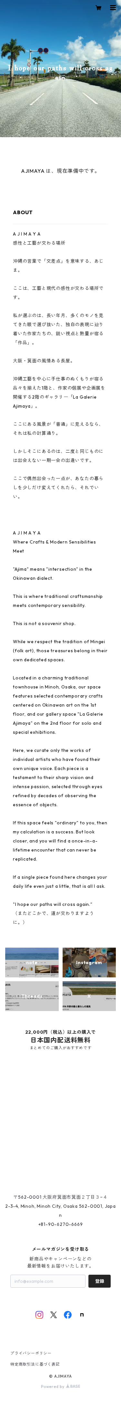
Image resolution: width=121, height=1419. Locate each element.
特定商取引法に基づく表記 (35, 1364)
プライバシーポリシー (31, 1353)
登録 (99, 1281)
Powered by (53, 1386)
